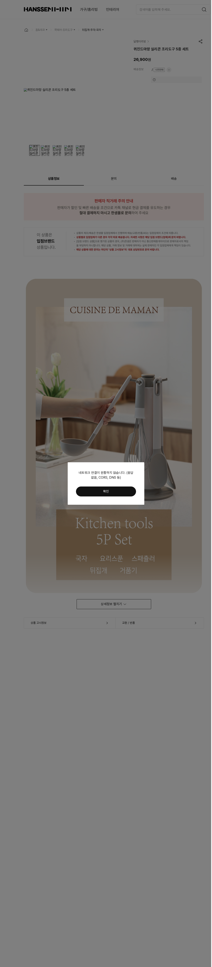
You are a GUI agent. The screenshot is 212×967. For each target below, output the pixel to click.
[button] (106, 491)
